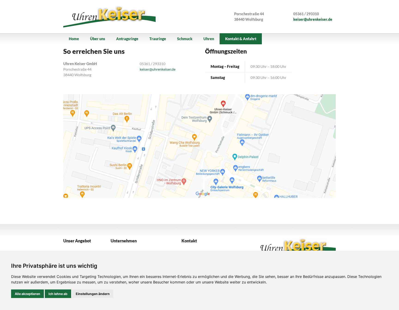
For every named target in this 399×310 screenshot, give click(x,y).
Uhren (208, 38)
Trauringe (157, 38)
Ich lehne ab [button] (57, 294)
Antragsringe (127, 38)
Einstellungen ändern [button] (93, 294)
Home (74, 38)
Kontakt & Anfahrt (240, 38)
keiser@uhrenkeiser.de (312, 19)
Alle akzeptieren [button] (27, 294)
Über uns (97, 38)
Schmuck (184, 38)
